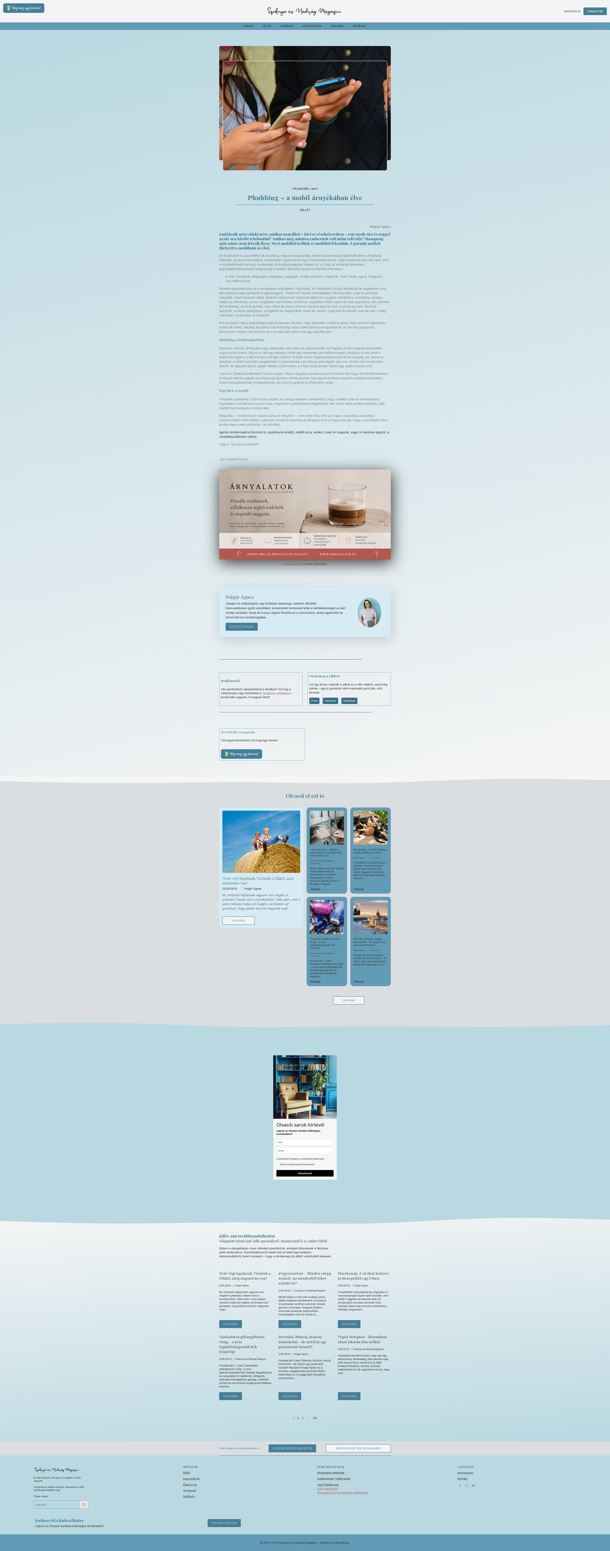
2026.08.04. (315, 863)
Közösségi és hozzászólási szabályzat (342, 1492)
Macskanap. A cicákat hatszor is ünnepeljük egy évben (370, 851)
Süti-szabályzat (327, 1488)
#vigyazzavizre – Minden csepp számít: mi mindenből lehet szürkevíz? (326, 852)
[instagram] (466, 1485)
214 (315, 1417)
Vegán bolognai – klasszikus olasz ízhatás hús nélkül (362, 1339)
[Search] (84, 1505)
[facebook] (460, 1485)
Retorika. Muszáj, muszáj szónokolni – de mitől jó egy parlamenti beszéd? (369, 941)
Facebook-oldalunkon (276, 693)
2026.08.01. (375, 950)
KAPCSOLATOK (312, 26)
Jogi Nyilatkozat (328, 1484)
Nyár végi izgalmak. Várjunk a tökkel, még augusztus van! (258, 880)
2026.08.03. (375, 858)
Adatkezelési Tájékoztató (334, 1478)
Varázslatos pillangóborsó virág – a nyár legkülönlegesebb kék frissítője (325, 943)
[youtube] (473, 1485)
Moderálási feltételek (331, 1473)
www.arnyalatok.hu (293, 564)
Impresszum (572, 11)
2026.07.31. (344, 1349)
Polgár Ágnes (252, 888)
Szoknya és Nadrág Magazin (322, 861)
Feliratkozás (305, 1173)
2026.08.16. (230, 888)
